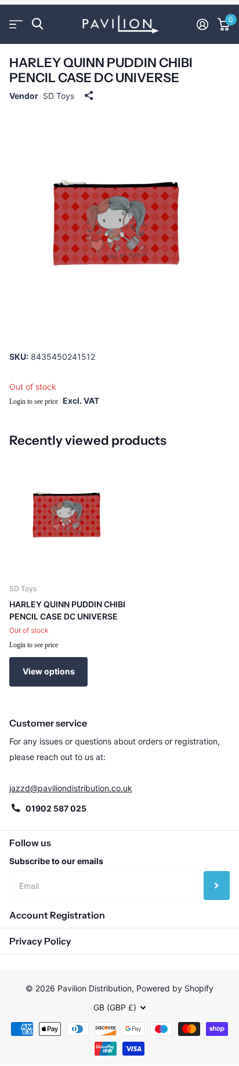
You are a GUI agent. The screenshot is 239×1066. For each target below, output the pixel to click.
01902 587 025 (56, 808)
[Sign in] (202, 24)
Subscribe (217, 885)
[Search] (37, 24)
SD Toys (58, 96)
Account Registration (57, 915)
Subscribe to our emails (56, 861)
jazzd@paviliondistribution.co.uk (70, 788)
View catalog (16, 24)
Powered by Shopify (174, 988)
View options (49, 671)
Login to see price (33, 401)
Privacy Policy (40, 941)
